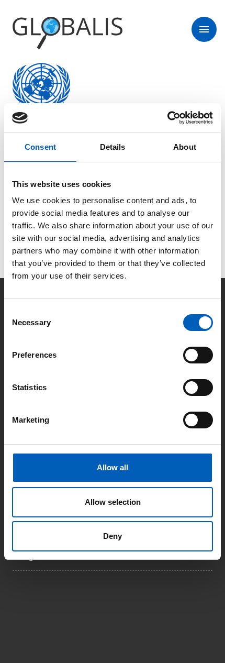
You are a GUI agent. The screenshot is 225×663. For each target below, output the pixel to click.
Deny (112, 536)
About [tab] (184, 146)
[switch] (198, 355)
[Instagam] (50, 608)
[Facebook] (21, 608)
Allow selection (113, 502)
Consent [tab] (40, 146)
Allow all (112, 467)
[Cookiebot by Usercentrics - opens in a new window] (167, 118)
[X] (79, 608)
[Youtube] (138, 608)
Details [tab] (113, 146)
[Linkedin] (108, 608)
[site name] (67, 33)
